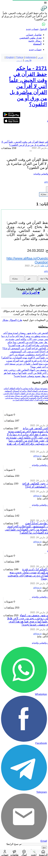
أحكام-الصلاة (29, 400)
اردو (19, 60)
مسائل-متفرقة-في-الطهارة (29, 393)
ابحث (33, 854)
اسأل (24, 854)
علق (29, 279)
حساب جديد (32, 29)
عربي (40, 57)
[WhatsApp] (43, 24)
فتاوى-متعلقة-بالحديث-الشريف (32, 396)
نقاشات (14, 854)
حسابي (5, 854)
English (10, 57)
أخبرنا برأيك (29, 292)
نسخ (44, 847)
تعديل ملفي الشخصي (30, 37)
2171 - (28, 86)
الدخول (43, 29)
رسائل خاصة (35, 40)
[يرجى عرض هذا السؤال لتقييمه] (30, 467)
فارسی (27, 60)
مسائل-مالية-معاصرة (30, 388)
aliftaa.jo (37, 456)
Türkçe (19, 57)
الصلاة (16, 393)
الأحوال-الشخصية (35, 398)
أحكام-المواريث (18, 400)
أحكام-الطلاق (15, 388)
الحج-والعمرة (24, 398)
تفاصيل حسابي (34, 34)
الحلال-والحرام (26, 391)
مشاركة (15, 279)
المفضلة (37, 44)
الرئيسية (43, 854)
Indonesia (30, 57)
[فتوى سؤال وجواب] (44, 10)
